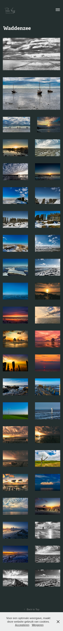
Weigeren (38, 625)
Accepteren (22, 625)
